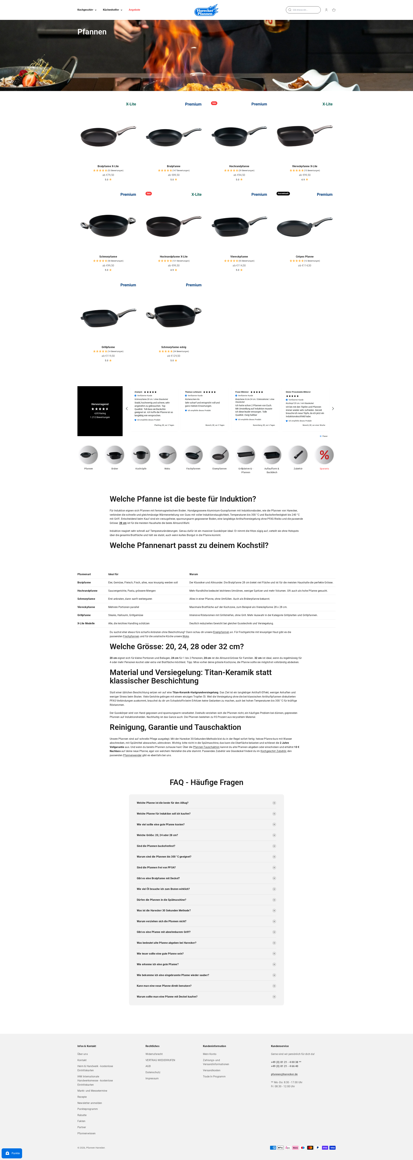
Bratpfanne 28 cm (238, 582)
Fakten (81, 1121)
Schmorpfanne (108, 256)
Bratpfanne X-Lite (108, 166)
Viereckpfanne (239, 256)
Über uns (82, 1054)
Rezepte (82, 1096)
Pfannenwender (132, 755)
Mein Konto (209, 1054)
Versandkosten (211, 1070)
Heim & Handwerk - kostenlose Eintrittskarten (95, 1068)
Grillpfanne (108, 347)
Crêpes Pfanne (305, 256)
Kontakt (82, 1060)
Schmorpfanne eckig (173, 347)
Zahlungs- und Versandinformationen (216, 1062)
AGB (148, 1066)
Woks (185, 636)
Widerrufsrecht (154, 1054)
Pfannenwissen (86, 1133)
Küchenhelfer (111, 9)
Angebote (134, 9)
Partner (81, 1127)
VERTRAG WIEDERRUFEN (160, 1060)
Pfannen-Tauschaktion (206, 747)
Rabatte (82, 1115)
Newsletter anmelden (89, 1103)
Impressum (152, 1078)
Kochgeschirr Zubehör (273, 751)
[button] (108, 171)
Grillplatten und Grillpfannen (300, 615)
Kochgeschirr (85, 9)
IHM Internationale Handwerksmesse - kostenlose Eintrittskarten (95, 1080)
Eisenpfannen (221, 632)
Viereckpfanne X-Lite (304, 166)
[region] (230, 408)
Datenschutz (153, 1072)
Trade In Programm (214, 1076)
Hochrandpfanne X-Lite (174, 256)
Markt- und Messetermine (92, 1090)
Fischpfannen (131, 636)
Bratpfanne (173, 166)
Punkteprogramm (87, 1109)
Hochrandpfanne (239, 166)
